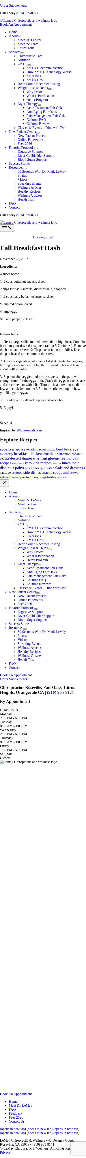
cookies (4, 458)
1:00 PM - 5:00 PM (13, 750)
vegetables (47, 477)
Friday (4, 746)
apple (19, 449)
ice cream (18, 463)
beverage (71, 449)
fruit (43, 458)
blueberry (6, 454)
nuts (10, 468)
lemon (56, 463)
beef (59, 449)
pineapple (39, 468)
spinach (5, 477)
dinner (27, 458)
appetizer (7, 449)
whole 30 (64, 477)
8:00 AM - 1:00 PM (14, 726)
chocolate (49, 454)
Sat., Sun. (6, 754)
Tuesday (6, 722)
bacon (41, 449)
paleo (19, 467)
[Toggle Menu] (19, 37)
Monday (6, 714)
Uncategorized (43, 237)
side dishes (32, 472)
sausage (5, 472)
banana (51, 449)
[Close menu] (4, 483)
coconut (76, 454)
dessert (15, 458)
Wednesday (8, 730)
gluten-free (56, 458)
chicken (36, 454)
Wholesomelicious (29, 430)
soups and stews (65, 472)
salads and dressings (69, 468)
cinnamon (64, 454)
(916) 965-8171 (27, 13)
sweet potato (20, 477)
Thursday (6, 738)
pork (49, 468)
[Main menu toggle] (7, 228)
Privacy (5, 1152)
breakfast (21, 454)
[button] (43, 25)
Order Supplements (13, 5)
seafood (17, 472)
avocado (30, 449)
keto (28, 463)
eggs (36, 458)
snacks (47, 472)
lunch (66, 463)
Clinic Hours (9, 710)
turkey (34, 477)
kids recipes (42, 463)
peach (28, 468)
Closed (5, 758)
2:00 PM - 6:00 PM (13, 718)
